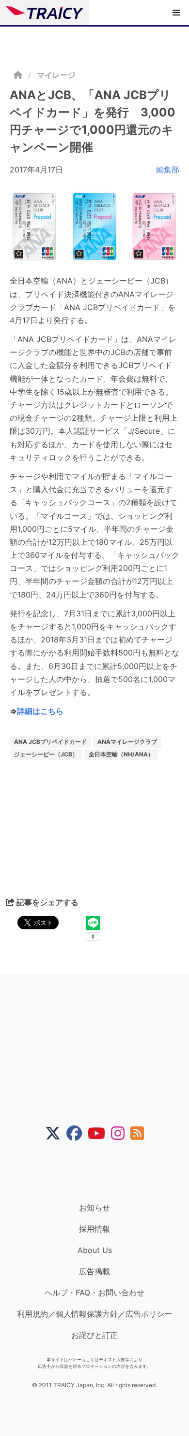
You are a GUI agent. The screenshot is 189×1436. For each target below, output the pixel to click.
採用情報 (94, 1229)
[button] (176, 12)
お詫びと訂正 (94, 1335)
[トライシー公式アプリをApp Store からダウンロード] (100, 1171)
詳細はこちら (40, 711)
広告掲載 (94, 1271)
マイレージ (56, 75)
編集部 (167, 169)
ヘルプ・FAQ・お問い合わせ (94, 1292)
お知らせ (94, 1207)
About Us (95, 1250)
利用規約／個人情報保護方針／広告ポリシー (94, 1314)
